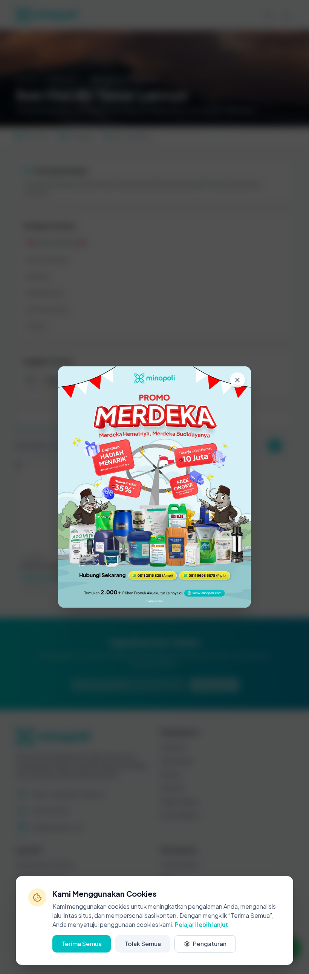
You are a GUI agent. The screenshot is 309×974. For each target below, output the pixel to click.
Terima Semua (81, 944)
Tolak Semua (142, 944)
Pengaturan (209, 944)
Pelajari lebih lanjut (201, 924)
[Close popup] (237, 379)
